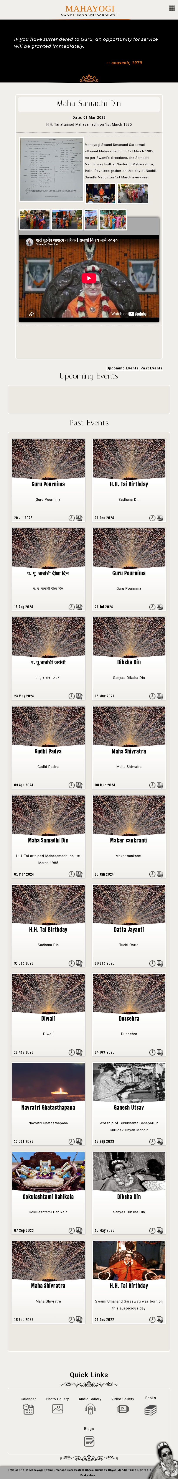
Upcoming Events (122, 368)
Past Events (151, 368)
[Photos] (79, 518)
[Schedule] (71, 518)
